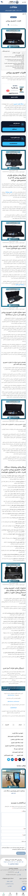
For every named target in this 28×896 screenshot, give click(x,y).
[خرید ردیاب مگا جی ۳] (13, 92)
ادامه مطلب (13, 793)
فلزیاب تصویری (13, 17)
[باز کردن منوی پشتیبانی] (24, 888)
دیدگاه (24, 811)
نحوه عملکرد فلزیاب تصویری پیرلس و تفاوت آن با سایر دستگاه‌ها (16, 61)
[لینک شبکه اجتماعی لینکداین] (12, 759)
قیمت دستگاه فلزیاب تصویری (17, 742)
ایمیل (24, 835)
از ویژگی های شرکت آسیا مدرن (19, 68)
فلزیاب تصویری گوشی (8, 755)
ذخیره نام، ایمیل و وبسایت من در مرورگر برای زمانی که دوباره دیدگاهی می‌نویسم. (14, 848)
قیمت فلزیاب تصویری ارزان (17, 752)
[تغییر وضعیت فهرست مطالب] (22, 53)
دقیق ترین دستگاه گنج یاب (17, 733)
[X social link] (19, 759)
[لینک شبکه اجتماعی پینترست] (16, 759)
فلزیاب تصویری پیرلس (19, 55)
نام (24, 829)
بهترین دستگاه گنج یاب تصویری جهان (15, 736)
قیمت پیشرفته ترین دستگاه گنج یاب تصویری (14, 746)
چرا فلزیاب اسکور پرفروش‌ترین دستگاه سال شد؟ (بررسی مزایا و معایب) (13, 791)
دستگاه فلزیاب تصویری (19, 104)
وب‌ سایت (24, 841)
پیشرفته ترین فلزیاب (19, 285)
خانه (21, 10)
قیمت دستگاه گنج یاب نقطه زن (17, 739)
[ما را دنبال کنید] (13, 126)
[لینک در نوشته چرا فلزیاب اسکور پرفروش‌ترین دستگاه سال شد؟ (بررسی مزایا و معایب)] (13, 778)
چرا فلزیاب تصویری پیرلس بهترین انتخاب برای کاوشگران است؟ (14, 59)
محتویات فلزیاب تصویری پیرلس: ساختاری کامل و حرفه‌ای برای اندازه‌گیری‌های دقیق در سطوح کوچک (15, 67)
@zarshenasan (11, 695)
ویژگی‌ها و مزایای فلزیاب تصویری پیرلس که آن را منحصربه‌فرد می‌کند (14, 57)
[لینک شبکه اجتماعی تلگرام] (8, 759)
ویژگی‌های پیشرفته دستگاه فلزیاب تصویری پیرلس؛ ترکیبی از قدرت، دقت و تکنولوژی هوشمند (14, 64)
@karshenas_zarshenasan (13, 701)
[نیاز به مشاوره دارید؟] (13, 141)
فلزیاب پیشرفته (9, 192)
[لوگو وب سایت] (13, 2)
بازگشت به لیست (13, 724)
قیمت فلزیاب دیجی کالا (18, 749)
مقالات (17, 10)
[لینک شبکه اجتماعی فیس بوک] (23, 759)
